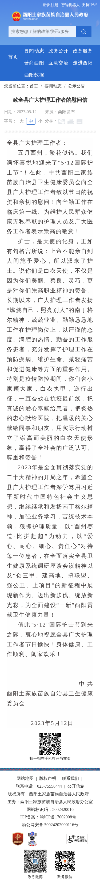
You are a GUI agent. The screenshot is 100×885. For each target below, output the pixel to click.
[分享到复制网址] (80, 121)
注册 (54, 5)
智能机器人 (70, 5)
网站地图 (25, 778)
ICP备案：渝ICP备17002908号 (48, 817)
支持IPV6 (89, 5)
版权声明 (47, 778)
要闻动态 (53, 86)
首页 (34, 86)
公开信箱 (76, 786)
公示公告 (76, 86)
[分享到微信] (61, 121)
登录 (46, 5)
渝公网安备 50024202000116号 (50, 824)
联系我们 (70, 778)
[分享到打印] (70, 121)
